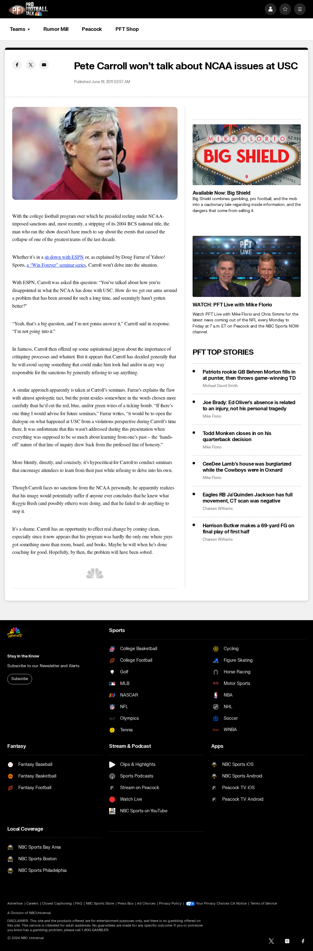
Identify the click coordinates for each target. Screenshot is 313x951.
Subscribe (19, 678)
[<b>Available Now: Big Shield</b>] (247, 154)
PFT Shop (127, 29)
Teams (17, 29)
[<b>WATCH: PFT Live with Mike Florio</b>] (247, 266)
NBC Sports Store (100, 903)
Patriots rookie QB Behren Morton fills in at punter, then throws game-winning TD (249, 375)
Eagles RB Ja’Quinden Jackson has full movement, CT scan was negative (248, 498)
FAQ (78, 903)
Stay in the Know (23, 656)
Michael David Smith (220, 386)
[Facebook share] (17, 65)
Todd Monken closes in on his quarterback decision (237, 436)
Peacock (92, 29)
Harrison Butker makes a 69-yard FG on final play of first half (248, 529)
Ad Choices (146, 903)
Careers (32, 903)
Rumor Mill (55, 29)
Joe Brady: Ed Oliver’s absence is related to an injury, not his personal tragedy (249, 406)
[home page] (28, 9)
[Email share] (44, 65)
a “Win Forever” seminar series (56, 265)
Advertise (15, 903)
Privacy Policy (170, 903)
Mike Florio (212, 416)
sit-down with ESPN (64, 257)
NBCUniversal (40, 913)
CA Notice (238, 903)
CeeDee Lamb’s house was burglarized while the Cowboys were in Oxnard (247, 467)
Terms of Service (263, 903)
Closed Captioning (57, 903)
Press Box (126, 903)
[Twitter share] (30, 65)
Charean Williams (218, 509)
